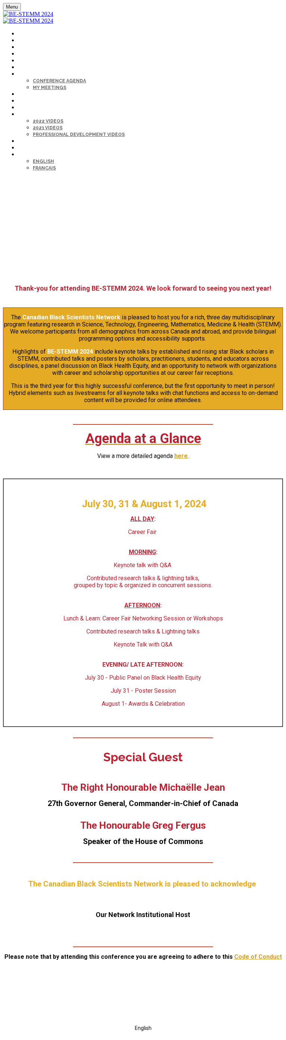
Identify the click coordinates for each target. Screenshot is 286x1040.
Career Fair (31, 101)
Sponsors (30, 54)
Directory (30, 107)
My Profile (30, 141)
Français (44, 168)
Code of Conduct (258, 956)
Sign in (26, 148)
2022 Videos (48, 121)
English (43, 161)
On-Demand (31, 114)
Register (29, 40)
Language (30, 154)
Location (29, 61)
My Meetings (49, 87)
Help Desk (30, 67)
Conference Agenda (59, 80)
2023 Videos (48, 127)
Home (24, 34)
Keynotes (30, 47)
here (181, 455)
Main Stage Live (36, 94)
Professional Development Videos (79, 134)
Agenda (26, 74)
